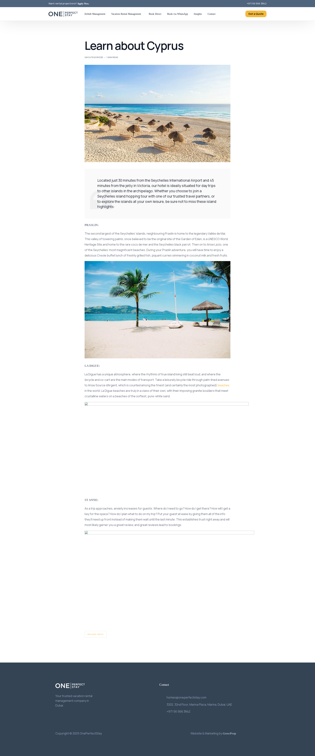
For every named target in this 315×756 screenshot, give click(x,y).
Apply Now (83, 3)
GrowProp (229, 733)
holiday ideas (96, 634)
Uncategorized (94, 57)
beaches (223, 385)
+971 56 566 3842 (257, 3)
